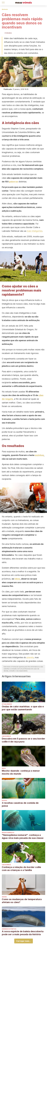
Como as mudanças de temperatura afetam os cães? (22, 901)
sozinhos (39, 455)
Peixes (4, 800)
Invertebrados (8, 832)
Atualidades (7, 704)
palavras (13, 181)
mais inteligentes (34, 231)
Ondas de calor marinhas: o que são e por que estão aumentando (23, 708)
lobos (17, 579)
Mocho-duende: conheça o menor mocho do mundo (21, 772)
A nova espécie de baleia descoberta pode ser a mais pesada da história (22, 933)
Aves (4, 768)
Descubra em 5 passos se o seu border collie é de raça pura (23, 740)
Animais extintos (9, 929)
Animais (5, 9)
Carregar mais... (23, 941)
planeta (30, 657)
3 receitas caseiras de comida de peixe (20, 804)
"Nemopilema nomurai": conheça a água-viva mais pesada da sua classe (22, 836)
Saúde (4, 897)
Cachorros (6, 736)
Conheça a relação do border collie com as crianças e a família (21, 868)
